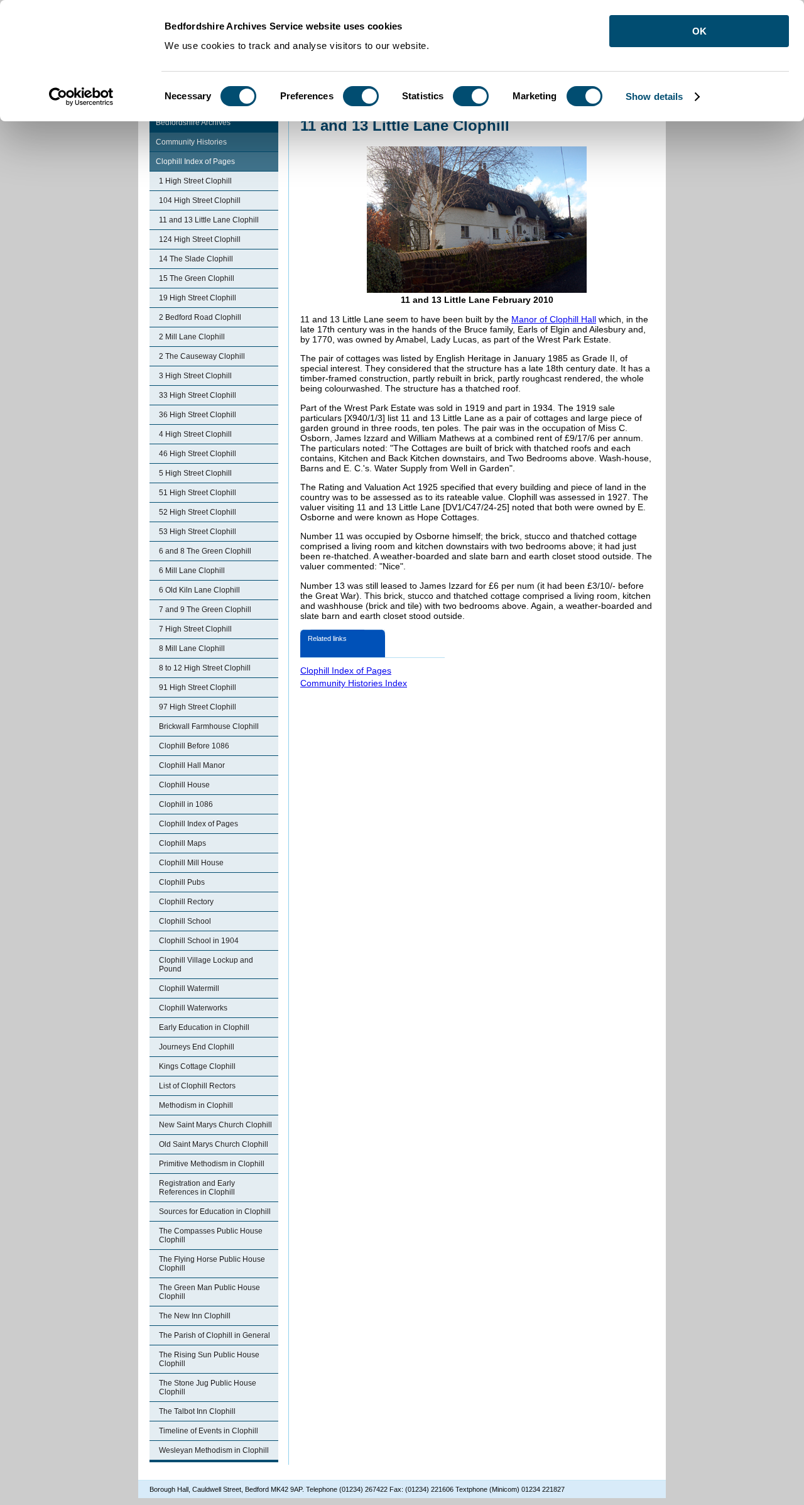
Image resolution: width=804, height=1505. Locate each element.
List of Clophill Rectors (197, 1085)
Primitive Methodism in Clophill (211, 1163)
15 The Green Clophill (196, 278)
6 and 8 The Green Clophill (205, 551)
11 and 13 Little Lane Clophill (209, 220)
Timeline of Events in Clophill (208, 1430)
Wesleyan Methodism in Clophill (214, 1450)
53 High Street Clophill (197, 531)
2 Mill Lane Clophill (192, 336)
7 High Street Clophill (195, 629)
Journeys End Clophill (196, 1047)
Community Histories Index (353, 683)
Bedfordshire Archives (193, 122)
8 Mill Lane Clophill (192, 648)
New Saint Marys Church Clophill (215, 1124)
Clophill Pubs (182, 882)
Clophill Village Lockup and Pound (206, 964)
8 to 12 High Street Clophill (205, 668)
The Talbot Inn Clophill (197, 1411)
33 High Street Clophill (197, 395)
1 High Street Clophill (195, 181)
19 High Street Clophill (197, 297)
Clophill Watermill (189, 988)
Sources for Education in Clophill (215, 1211)
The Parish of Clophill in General (214, 1335)
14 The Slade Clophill (196, 258)
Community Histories (191, 142)
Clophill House (184, 784)
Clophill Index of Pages (195, 161)
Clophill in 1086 (186, 804)
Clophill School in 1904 (199, 940)
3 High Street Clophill (195, 375)
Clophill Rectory (186, 901)
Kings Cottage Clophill (197, 1066)
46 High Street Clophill (197, 453)
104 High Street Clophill (200, 200)
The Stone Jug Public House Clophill (207, 1387)
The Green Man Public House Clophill (209, 1292)
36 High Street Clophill (197, 414)
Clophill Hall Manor (192, 765)
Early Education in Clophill (204, 1027)
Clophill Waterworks (193, 1008)
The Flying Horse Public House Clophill (212, 1263)
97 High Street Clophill (197, 707)
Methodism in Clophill (196, 1105)
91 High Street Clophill (197, 687)
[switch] (361, 96)
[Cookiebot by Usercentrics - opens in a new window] (81, 96)
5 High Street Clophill (195, 473)
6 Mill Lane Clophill (192, 570)
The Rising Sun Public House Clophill (209, 1359)
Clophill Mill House (191, 862)
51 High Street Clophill (197, 492)
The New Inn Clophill (195, 1315)
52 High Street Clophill (197, 512)
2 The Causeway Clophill (202, 356)
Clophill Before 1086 (194, 746)
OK (699, 31)
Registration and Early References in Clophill (197, 1187)
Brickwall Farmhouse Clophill (209, 726)
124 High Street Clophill (200, 239)
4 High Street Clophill (195, 434)
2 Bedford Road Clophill (200, 317)
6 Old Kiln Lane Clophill (199, 590)
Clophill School (185, 921)
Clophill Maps (182, 843)
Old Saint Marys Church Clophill (213, 1144)
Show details (654, 96)
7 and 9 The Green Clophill (205, 609)
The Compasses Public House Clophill (211, 1235)
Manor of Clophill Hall (553, 319)
